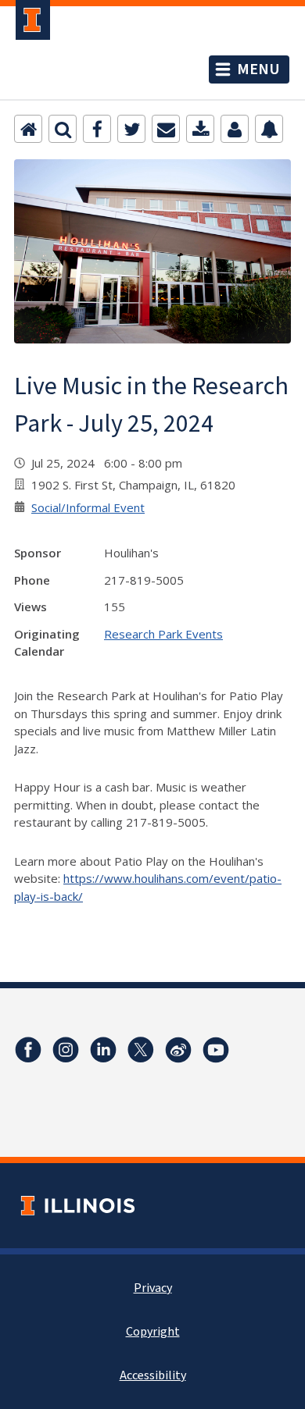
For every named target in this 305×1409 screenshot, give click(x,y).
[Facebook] (97, 129)
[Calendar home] (28, 129)
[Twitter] (131, 129)
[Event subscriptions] (269, 129)
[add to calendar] (200, 129)
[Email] (166, 129)
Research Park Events (163, 634)
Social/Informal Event (88, 507)
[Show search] (62, 129)
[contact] (235, 129)
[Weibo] (178, 1050)
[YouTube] (216, 1050)
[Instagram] (65, 1050)
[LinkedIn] (103, 1050)
